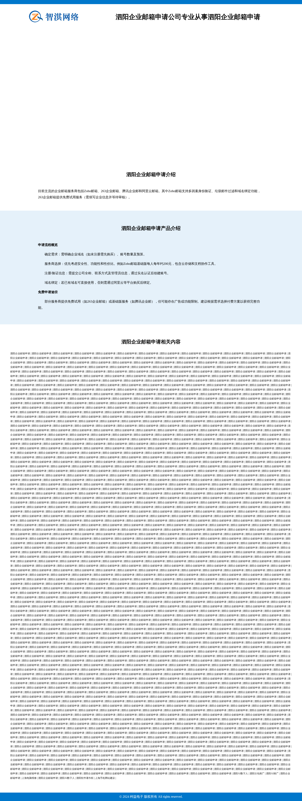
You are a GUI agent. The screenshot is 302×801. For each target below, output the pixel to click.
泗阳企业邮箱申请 (20, 353)
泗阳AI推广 (272, 773)
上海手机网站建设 (105, 778)
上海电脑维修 (29, 778)
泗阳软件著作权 (84, 778)
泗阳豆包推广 (257, 773)
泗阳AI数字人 (240, 773)
